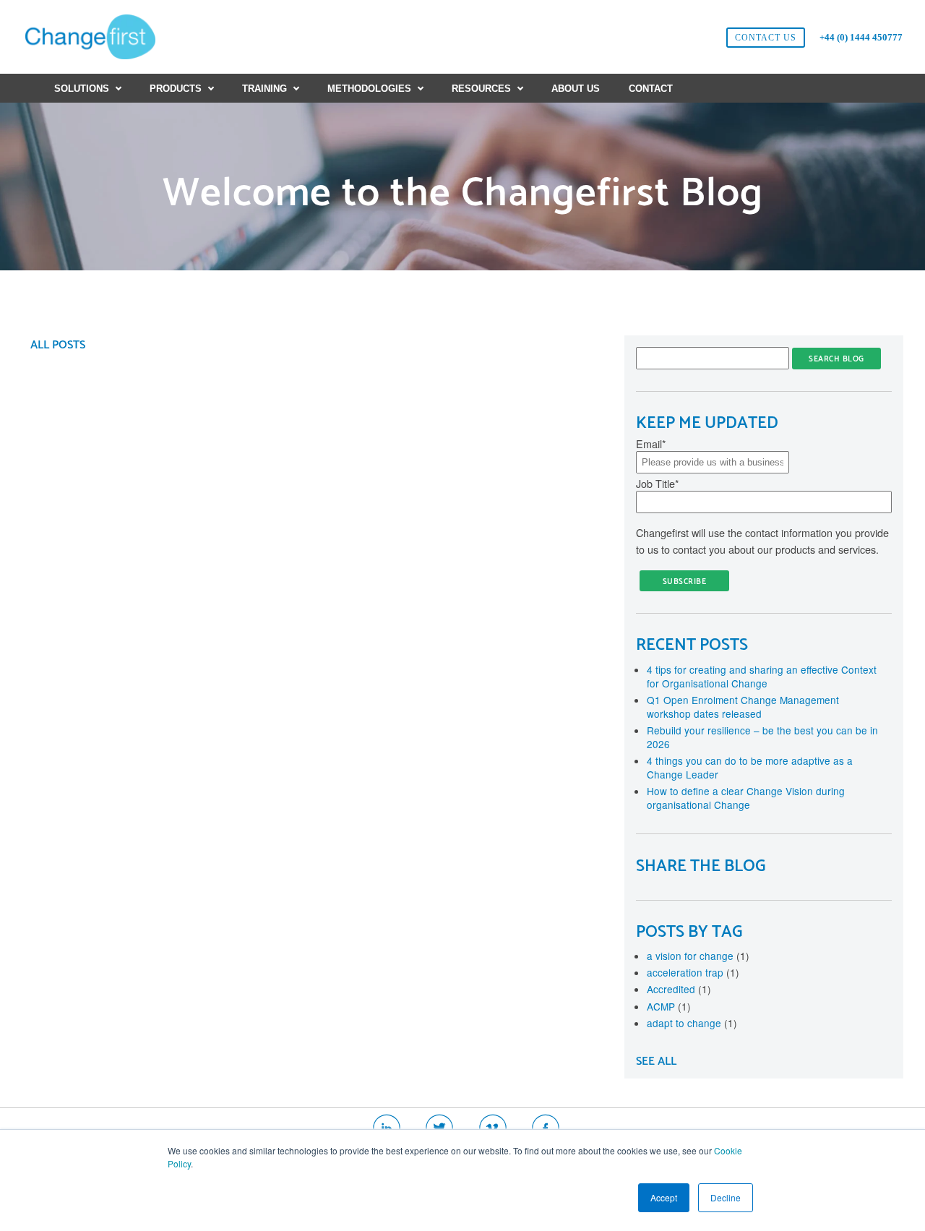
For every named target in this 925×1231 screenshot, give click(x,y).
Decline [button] (725, 1197)
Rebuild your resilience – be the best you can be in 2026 (762, 737)
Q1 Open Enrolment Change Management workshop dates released (743, 706)
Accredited (679, 989)
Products (176, 88)
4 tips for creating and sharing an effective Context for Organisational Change (762, 676)
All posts (57, 345)
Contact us (765, 38)
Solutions (81, 88)
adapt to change (692, 1023)
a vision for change (698, 955)
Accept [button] (663, 1197)
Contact (651, 88)
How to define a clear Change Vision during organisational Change (746, 798)
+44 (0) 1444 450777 (861, 37)
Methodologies (369, 88)
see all (656, 1061)
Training (264, 88)
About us (575, 88)
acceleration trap (693, 972)
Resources (481, 88)
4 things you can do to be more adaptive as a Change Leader (750, 767)
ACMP (669, 1006)
